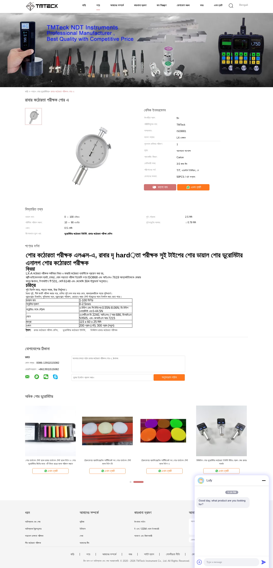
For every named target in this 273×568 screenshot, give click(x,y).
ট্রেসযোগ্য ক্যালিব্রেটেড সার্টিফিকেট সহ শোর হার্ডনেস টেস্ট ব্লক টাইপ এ (164, 462)
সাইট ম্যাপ (149, 554)
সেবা (81, 535)
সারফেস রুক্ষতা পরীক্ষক (34, 535)
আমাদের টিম (84, 542)
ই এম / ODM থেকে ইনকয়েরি (146, 528)
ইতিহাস (83, 528)
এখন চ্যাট (218, 5)
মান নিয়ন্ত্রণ (161, 5)
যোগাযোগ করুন (183, 5)
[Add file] (199, 562)
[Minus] (263, 480)
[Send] (264, 562)
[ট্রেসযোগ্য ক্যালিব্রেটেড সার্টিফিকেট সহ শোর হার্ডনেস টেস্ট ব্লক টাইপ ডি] (107, 430)
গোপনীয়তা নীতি (173, 554)
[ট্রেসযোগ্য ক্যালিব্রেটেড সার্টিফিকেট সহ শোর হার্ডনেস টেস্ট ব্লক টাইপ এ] (164, 430)
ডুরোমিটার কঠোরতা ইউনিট (74, 330)
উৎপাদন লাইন (139, 521)
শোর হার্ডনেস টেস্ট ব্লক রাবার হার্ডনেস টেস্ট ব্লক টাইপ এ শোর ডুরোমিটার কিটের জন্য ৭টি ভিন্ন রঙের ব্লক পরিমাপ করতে (50, 462)
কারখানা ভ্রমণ (140, 5)
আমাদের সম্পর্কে (117, 5)
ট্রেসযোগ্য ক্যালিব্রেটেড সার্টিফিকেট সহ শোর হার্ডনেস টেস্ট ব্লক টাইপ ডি (107, 462)
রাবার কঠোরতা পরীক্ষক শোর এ (62, 91)
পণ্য (98, 5)
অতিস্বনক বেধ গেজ (32, 521)
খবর (202, 5)
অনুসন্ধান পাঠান (169, 377)
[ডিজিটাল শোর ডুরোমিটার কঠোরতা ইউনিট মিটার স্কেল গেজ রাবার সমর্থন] (221, 430)
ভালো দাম (162, 187)
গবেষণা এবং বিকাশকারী (143, 535)
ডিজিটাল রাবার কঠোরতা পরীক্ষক (103, 330)
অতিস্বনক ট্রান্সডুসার (33, 528)
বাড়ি (84, 5)
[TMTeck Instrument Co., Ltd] (43, 6)
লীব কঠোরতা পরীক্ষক (33, 542)
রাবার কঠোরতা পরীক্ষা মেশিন (46, 330)
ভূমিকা (82, 521)
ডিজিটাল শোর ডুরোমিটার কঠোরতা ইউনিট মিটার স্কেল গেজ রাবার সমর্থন (221, 462)
